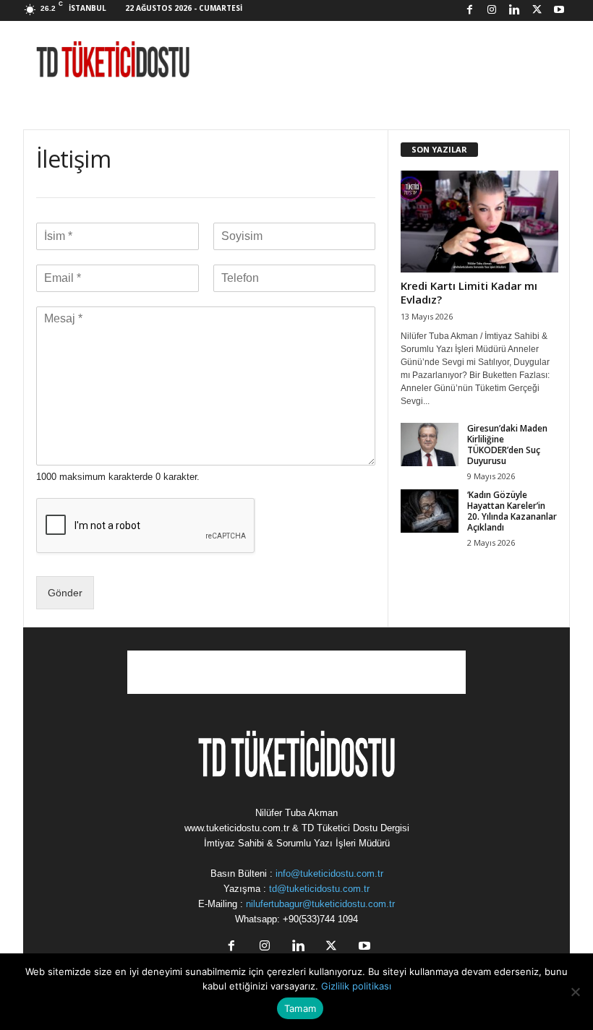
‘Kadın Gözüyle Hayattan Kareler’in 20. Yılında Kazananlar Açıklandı (512, 511)
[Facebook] (469, 10)
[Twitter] (536, 10)
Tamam (300, 1008)
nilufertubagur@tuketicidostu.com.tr (320, 903)
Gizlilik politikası (356, 986)
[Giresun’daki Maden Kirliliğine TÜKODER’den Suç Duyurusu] (429, 444)
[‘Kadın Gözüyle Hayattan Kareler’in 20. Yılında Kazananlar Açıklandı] (429, 511)
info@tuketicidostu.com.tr (329, 873)
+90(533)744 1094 (320, 919)
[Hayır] (575, 991)
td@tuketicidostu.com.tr (319, 888)
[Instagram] (491, 10)
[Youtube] (559, 10)
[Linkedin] (514, 10)
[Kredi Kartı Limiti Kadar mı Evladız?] (479, 221)
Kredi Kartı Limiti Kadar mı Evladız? (469, 292)
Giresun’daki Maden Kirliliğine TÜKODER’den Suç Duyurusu (507, 444)
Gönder (65, 592)
